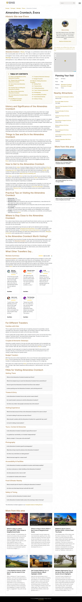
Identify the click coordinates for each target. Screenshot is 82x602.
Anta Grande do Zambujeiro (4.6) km (64, 97)
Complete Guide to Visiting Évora (34, 504)
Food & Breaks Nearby (39, 96)
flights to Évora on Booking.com (28, 173)
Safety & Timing (38, 98)
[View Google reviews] (51, 255)
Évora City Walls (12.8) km (61, 101)
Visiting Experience (39, 88)
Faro (15, 170)
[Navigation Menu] (79, 3)
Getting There (37, 84)
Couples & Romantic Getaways (41, 76)
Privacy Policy (41, 599)
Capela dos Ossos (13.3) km (62, 115)
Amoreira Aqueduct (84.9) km (63, 139)
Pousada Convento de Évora (27, 228)
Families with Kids (16, 100)
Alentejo (18, 8)
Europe (7, 8)
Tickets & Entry (38, 86)
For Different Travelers (16, 98)
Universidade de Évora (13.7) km (63, 134)
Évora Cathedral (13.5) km (62, 130)
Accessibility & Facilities (40, 94)
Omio (36, 177)
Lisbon (18, 167)
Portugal (13, 8)
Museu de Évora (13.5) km (61, 125)
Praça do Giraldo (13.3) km (62, 111)
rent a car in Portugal (37, 186)
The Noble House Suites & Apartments (29, 230)
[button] (9, 291)
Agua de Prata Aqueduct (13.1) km (64, 106)
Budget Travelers (38, 78)
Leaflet (74, 71)
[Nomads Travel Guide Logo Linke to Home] (10, 3)
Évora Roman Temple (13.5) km (63, 120)
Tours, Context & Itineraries (41, 90)
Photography (37, 92)
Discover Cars (17, 188)
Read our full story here (65, 41)
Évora (23, 8)
